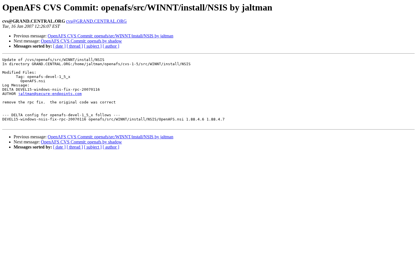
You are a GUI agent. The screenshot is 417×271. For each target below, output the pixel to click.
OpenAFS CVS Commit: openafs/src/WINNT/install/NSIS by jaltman (110, 35)
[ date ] (59, 46)
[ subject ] (93, 46)
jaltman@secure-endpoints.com (50, 94)
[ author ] (111, 46)
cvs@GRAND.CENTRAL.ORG (96, 21)
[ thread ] (75, 46)
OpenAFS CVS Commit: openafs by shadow (81, 41)
